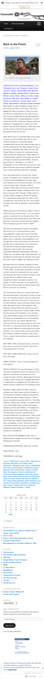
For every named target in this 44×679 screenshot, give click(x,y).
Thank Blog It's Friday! (11, 575)
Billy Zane (14, 463)
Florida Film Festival (11, 594)
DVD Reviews (19, 470)
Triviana (6, 580)
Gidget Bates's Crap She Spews (15, 560)
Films (5, 472)
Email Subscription (11, 609)
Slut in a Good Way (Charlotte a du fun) (18, 538)
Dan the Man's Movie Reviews (14, 555)
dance (36, 468)
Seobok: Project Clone (11, 540)
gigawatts (20, 474)
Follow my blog (22, 651)
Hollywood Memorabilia (12, 562)
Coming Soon (8, 28)
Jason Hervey (23, 476)
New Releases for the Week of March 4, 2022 (19, 543)
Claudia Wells (35, 465)
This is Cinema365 (17, 24)
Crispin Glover (29, 468)
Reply (27, 487)
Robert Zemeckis (31, 481)
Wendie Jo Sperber (17, 487)
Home (6, 24)
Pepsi (14, 481)
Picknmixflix (8, 572)
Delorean (6, 470)
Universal (31, 485)
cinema (27, 465)
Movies (17, 646)
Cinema (23, 646)
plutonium (20, 481)
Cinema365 (18, 643)
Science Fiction (14, 483)
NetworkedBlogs (20, 639)
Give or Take (8, 535)
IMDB (5, 565)
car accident (23, 463)
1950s (27, 461)
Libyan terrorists (9, 478)
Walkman (6, 487)
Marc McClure (27, 478)
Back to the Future (14, 44)
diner (12, 470)
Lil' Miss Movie (9, 567)
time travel (23, 485)
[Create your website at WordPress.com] (22, 2)
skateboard (24, 483)
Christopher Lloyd (18, 465)
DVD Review (14, 461)
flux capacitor (12, 472)
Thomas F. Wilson (13, 485)
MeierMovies (8, 570)
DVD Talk (6, 557)
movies (9, 481)
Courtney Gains (17, 468)
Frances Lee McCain (25, 472)
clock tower (7, 468)
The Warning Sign (10, 578)
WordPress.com (9, 583)
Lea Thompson (34, 476)
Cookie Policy (12, 669)
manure (18, 478)
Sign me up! (9, 625)
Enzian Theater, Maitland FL (13, 592)
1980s (32, 461)
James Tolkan (13, 476)
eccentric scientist (31, 470)
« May (10, 514)
